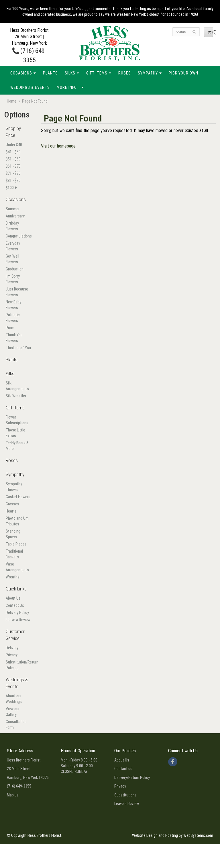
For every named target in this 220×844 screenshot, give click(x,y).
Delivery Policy (17, 612)
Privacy (11, 655)
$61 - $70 (13, 166)
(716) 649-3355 (19, 786)
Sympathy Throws (14, 487)
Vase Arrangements (17, 567)
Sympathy (148, 73)
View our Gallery (12, 711)
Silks (70, 73)
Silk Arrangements (17, 386)
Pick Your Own (183, 73)
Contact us (123, 768)
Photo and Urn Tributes (17, 521)
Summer (12, 209)
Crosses (12, 504)
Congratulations (18, 236)
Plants (50, 73)
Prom (10, 327)
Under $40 (14, 144)
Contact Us (15, 605)
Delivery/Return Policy (132, 777)
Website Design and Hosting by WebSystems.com (172, 835)
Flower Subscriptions (17, 420)
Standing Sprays (13, 534)
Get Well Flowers (12, 259)
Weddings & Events (30, 87)
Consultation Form (16, 724)
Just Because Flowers (17, 292)
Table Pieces (16, 544)
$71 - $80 (13, 173)
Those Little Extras (15, 433)
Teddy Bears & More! (17, 446)
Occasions (21, 73)
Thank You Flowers (14, 338)
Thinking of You (18, 348)
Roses (124, 73)
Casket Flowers (18, 496)
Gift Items (96, 73)
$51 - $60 (13, 159)
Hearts (11, 511)
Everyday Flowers (13, 246)
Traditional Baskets (14, 554)
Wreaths (12, 577)
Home (11, 101)
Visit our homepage (58, 146)
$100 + (11, 187)
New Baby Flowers (13, 305)
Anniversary (15, 216)
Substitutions (125, 795)
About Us (13, 598)
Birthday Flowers (12, 226)
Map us (13, 795)
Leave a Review (18, 619)
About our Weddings (14, 699)
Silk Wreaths (16, 396)
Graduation (14, 269)
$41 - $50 (13, 152)
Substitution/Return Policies (18, 665)
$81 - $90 (13, 180)
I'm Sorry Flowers (13, 279)
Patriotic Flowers (13, 318)
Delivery (12, 647)
